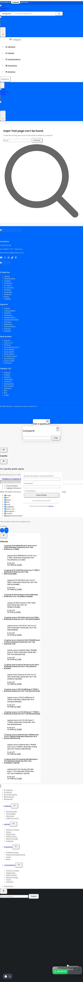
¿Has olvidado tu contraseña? (41, 500)
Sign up (51, 506)
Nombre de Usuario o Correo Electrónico (41, 476)
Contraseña (32, 483)
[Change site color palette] (8, 976)
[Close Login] (3, 450)
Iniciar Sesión (41, 495)
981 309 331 (61, 971)
